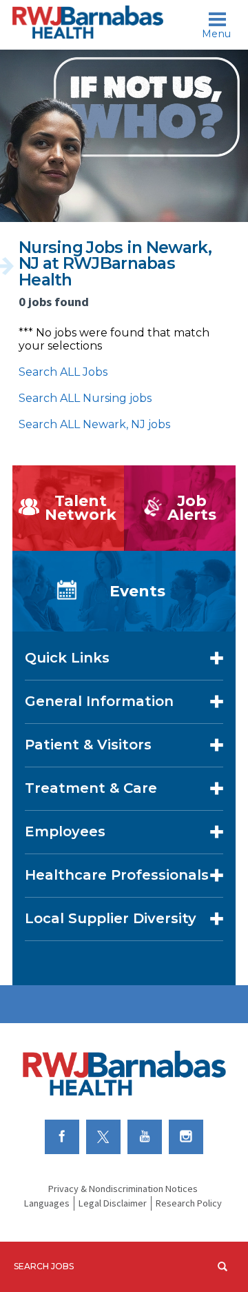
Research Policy (189, 1203)
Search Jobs (44, 1266)
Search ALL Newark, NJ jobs (94, 424)
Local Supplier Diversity (110, 918)
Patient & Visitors (88, 744)
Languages (47, 1203)
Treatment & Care (91, 788)
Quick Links (67, 657)
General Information (99, 701)
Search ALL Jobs (63, 371)
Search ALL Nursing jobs (85, 398)
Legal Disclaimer (113, 1203)
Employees (65, 831)
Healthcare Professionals (117, 875)
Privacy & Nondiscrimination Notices (123, 1188)
